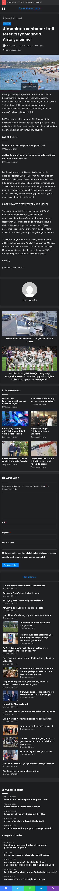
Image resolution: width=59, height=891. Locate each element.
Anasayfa (9, 18)
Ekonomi (18, 18)
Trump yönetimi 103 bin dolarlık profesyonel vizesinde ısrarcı (42, 461)
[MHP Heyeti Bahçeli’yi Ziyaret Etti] (10, 730)
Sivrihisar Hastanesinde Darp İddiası (21, 771)
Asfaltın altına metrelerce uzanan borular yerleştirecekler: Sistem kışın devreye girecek (37, 671)
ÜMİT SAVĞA (11, 46)
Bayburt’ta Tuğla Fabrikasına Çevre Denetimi (40, 431)
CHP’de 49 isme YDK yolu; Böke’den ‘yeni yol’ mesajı (28, 763)
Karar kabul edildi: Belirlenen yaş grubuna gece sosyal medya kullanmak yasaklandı (36, 637)
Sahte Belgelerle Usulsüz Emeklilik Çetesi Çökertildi (15, 460)
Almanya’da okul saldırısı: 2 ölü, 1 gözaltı (23, 607)
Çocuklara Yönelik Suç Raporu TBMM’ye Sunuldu (27, 615)
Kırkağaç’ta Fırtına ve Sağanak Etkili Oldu (24, 2)
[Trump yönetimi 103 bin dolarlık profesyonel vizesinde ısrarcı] (44, 448)
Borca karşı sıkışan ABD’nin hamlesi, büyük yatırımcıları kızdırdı (13, 431)
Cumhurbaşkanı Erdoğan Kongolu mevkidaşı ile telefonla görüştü (37, 693)
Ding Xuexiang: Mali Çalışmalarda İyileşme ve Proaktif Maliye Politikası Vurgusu (25, 683)
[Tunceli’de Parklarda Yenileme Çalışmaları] (10, 626)
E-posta (6, 532)
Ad (4, 522)
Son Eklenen (29, 577)
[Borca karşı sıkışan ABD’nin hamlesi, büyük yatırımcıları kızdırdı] (15, 418)
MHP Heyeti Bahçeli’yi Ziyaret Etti (36, 726)
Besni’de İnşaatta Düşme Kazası (36, 751)
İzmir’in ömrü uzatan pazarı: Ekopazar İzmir (24, 145)
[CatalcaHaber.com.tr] (29, 8)
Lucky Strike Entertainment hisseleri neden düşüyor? (14, 401)
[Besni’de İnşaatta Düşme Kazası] (10, 755)
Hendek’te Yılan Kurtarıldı (15, 704)
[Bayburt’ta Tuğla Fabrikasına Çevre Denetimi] (44, 418)
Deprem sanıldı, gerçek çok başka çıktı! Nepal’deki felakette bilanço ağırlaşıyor (37, 741)
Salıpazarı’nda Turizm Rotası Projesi (21, 593)
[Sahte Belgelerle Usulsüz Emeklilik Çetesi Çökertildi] (15, 448)
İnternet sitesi (8, 543)
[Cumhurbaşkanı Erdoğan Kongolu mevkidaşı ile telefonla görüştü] (10, 696)
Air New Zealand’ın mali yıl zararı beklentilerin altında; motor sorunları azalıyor (25, 649)
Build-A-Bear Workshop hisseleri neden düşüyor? (43, 399)
